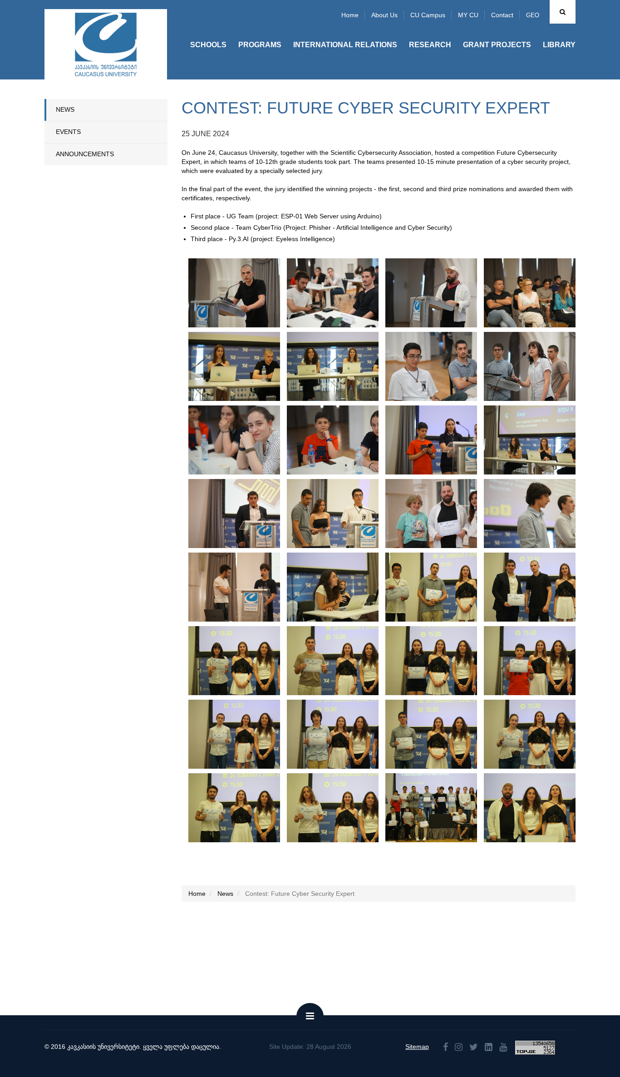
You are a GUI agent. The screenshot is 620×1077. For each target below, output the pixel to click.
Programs (259, 45)
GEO (532, 15)
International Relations (345, 45)
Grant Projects (497, 45)
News (65, 109)
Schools (208, 45)
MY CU (468, 15)
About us (384, 15)
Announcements (85, 154)
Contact (502, 15)
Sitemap (417, 1046)
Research (430, 45)
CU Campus (427, 15)
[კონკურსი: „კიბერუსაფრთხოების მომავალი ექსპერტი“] (249, 292)
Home (350, 15)
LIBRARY (559, 45)
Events (68, 131)
